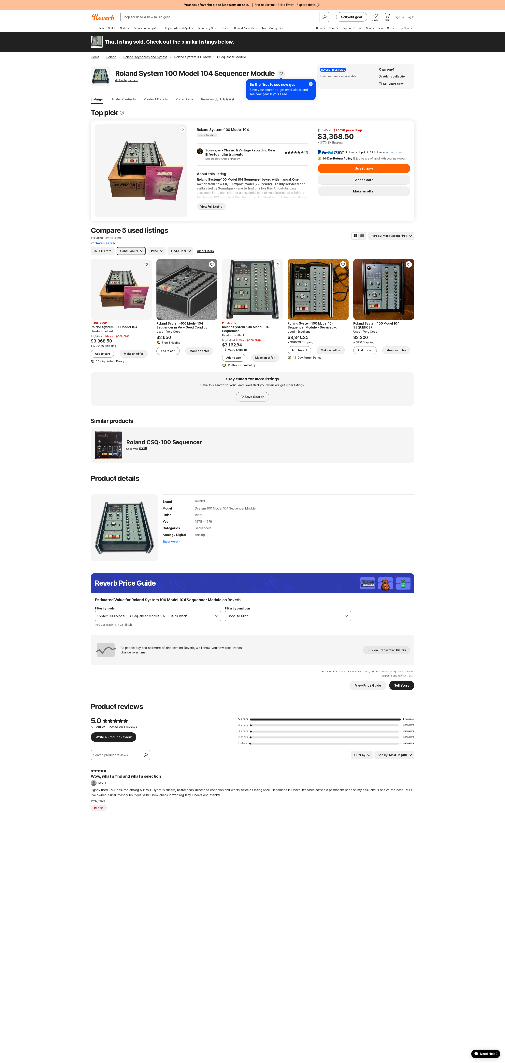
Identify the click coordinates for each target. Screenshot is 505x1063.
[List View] (362, 236)
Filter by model (105, 608)
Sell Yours (401, 685)
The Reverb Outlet (104, 28)
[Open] (217, 616)
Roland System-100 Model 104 (223, 130)
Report (98, 808)
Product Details (156, 99)
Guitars (124, 28)
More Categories (272, 28)
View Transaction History (388, 650)
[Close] (311, 84)
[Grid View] (355, 236)
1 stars (243, 743)
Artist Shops (366, 28)
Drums (225, 28)
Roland (200, 501)
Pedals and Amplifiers (147, 28)
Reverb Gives (386, 28)
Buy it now (364, 168)
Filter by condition (237, 608)
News (332, 28)
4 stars (243, 725)
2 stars (243, 737)
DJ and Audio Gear (245, 28)
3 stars (243, 731)
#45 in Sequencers (126, 80)
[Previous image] (100, 171)
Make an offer (364, 191)
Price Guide (184, 99)
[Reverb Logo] (103, 17)
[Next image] (182, 171)
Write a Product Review (113, 737)
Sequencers (203, 528)
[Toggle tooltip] (121, 113)
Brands (320, 28)
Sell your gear (351, 17)
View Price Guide (368, 685)
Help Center (405, 28)
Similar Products (123, 99)
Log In (410, 17)
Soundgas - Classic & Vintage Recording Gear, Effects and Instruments (240, 152)
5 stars (243, 719)
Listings (97, 99)
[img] (292, 152)
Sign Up (399, 17)
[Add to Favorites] (281, 73)
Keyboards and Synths (179, 28)
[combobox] (154, 616)
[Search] (324, 17)
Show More (170, 541)
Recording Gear (207, 28)
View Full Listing (211, 206)
